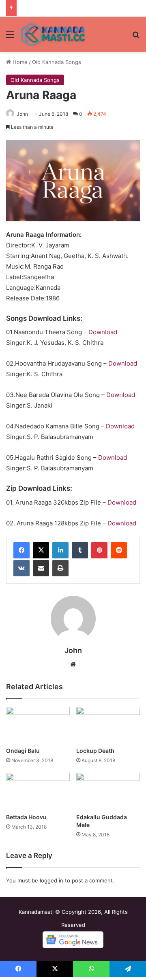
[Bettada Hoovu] (38, 791)
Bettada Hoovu (26, 817)
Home (19, 62)
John (22, 114)
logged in (51, 880)
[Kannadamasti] (52, 34)
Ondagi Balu (23, 750)
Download (102, 332)
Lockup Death (95, 750)
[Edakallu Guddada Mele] (108, 791)
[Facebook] (21, 550)
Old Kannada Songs (56, 62)
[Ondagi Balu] (38, 725)
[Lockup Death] (108, 725)
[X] (41, 550)
